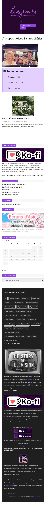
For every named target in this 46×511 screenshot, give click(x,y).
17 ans (30, 166)
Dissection (5, 190)
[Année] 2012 (25, 298)
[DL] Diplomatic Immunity (10, 195)
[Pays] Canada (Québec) (23, 311)
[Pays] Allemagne (10, 307)
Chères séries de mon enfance (15, 118)
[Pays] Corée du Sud (11, 315)
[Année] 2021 (19, 302)
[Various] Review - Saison (12, 332)
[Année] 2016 (8, 302)
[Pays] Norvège (9, 323)
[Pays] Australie (22, 307)
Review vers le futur (21, 121)
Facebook (24, 21)
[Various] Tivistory (32, 336)
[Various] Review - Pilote (21, 328)
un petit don (15, 170)
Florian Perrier (36, 496)
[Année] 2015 (36, 298)
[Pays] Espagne (9, 319)
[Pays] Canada (9, 311)
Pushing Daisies (14, 298)
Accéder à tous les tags (10, 340)
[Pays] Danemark (25, 315)
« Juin (4, 270)
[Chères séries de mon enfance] (23, 106)
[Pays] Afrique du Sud (32, 302)
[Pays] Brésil (33, 307)
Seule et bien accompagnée (11, 192)
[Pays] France (21, 319)
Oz (5, 298)
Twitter (21, 21)
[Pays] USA (8, 328)
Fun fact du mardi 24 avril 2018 (12, 187)
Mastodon (18, 204)
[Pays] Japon (32, 319)
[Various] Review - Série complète (14, 336)
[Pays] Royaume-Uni (23, 323)
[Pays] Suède (35, 323)
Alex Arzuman (16, 496)
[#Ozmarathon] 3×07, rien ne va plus (14, 184)
